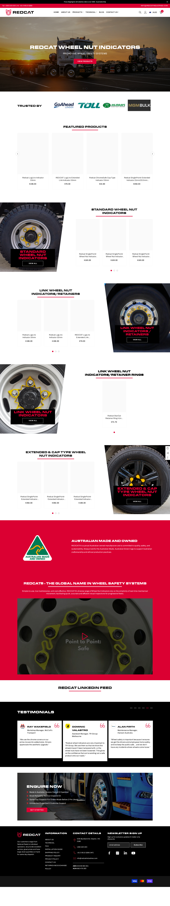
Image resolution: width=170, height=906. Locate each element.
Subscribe (138, 864)
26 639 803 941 (81, 885)
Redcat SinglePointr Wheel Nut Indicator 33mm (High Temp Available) (87, 274)
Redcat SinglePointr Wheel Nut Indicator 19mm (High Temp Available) (141, 274)
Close (167, 2)
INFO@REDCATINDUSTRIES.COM (154, 6)
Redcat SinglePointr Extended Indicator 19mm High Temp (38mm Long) (29, 517)
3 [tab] (117, 289)
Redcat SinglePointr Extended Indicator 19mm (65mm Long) (82, 517)
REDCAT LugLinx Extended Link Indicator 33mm (68, 198)
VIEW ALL (33, 282)
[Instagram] (117, 872)
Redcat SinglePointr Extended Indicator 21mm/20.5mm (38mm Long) (137, 198)
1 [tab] (83, 107)
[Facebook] (109, 872)
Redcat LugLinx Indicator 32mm (55, 355)
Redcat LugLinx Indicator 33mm (33, 198)
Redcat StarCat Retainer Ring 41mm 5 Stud (114, 436)
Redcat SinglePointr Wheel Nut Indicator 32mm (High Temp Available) (114, 274)
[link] (64, 124)
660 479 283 (79, 887)
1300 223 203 (82, 866)
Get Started (37, 829)
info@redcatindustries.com (87, 877)
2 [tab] (86, 107)
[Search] (140, 12)
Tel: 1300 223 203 (9, 6)
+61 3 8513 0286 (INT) (85, 872)
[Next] (149, 124)
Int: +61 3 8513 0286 (24, 6)
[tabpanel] (85, 63)
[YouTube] (133, 872)
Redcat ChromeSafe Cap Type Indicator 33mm (102, 198)
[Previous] (53, 124)
